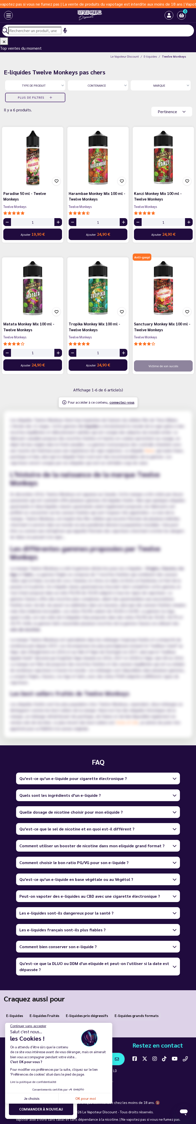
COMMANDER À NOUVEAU (41, 1109)
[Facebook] (134, 1058)
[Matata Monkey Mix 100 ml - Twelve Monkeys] (32, 288)
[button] (181, 15)
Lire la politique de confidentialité (33, 1082)
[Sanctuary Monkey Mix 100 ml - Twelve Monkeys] (163, 288)
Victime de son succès (163, 366)
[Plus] (58, 222)
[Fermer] (4, 41)
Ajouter (33, 234)
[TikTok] (164, 1058)
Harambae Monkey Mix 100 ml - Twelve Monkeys (97, 196)
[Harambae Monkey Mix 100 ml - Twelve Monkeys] (98, 157)
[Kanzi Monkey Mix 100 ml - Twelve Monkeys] (163, 157)
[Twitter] (144, 1058)
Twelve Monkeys (14, 206)
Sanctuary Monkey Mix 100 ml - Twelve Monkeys (162, 326)
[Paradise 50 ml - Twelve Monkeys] (32, 157)
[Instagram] (154, 1058)
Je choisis (32, 1098)
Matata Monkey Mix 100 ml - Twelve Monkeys (28, 326)
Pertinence (168, 111)
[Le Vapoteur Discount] (90, 15)
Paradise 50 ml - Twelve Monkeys (24, 196)
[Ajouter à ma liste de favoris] (56, 181)
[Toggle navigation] (8, 15)
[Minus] (7, 222)
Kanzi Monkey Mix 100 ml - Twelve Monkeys (158, 196)
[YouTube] (175, 1058)
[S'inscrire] (117, 1059)
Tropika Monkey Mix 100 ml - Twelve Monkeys (94, 326)
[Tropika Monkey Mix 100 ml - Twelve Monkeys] (98, 288)
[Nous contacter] (185, 1058)
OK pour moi (85, 1098)
